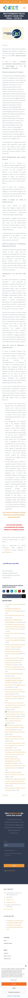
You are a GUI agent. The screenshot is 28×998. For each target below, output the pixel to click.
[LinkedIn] (11, 591)
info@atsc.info (8, 552)
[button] (26, 966)
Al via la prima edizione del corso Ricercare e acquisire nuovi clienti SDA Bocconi (15, 692)
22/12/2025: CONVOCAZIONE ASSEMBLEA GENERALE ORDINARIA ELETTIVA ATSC (14, 680)
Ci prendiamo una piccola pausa (13, 604)
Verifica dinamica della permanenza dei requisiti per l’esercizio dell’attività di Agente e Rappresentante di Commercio (15, 781)
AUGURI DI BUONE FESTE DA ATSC (14, 673)
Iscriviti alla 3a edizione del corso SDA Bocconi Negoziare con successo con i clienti (15, 745)
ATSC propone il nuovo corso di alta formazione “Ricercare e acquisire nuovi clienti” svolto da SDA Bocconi (15, 705)
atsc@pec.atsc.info (11, 902)
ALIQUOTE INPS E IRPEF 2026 (12, 633)
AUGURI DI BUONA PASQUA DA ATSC (14, 615)
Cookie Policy (10, 996)
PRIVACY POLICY (16, 996)
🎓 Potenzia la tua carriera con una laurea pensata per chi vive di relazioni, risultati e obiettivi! (15, 714)
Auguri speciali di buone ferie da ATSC (15, 732)
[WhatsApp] (15, 591)
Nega (14, 988)
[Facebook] (4, 591)
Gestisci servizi (14, 979)
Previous (5, 795)
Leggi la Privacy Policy (9, 870)
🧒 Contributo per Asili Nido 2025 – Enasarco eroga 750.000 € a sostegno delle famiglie (14, 727)
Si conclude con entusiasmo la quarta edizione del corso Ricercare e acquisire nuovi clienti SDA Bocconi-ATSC (15, 627)
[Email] (23, 591)
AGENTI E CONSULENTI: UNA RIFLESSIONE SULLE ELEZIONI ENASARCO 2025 (12, 761)
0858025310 (8, 550)
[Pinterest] (19, 591)
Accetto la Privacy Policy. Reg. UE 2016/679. (13, 854)
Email (5, 841)
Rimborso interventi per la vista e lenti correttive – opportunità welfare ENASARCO (15, 647)
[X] (7, 591)
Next (23, 795)
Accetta (14, 984)
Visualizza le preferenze (14, 992)
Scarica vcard (9, 909)
